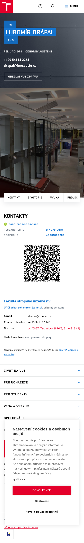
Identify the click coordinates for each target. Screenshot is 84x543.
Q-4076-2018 (54, 229)
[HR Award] (9, 534)
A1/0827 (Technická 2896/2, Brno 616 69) (54, 328)
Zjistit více (19, 479)
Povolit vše (41, 490)
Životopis (35, 197)
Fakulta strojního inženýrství (27, 301)
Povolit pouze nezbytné (42, 511)
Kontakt (14, 197)
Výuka (54, 197)
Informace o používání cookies (21, 527)
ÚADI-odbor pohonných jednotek (23, 307)
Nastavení (42, 501)
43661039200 (55, 235)
